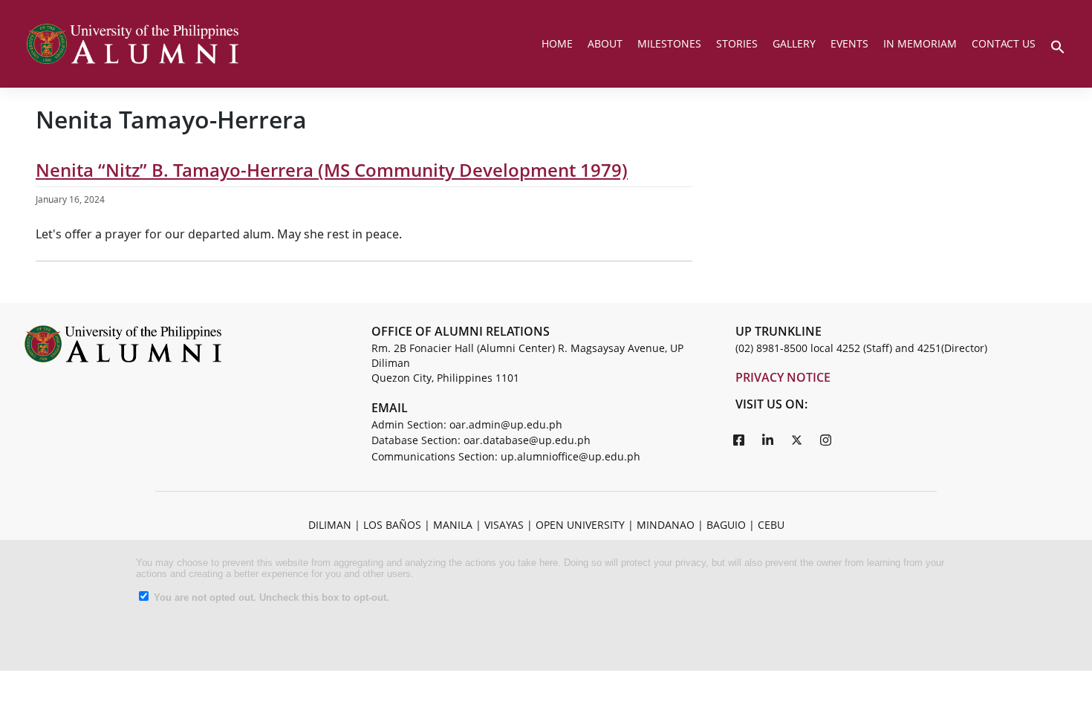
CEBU (771, 525)
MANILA (452, 525)
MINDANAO (666, 525)
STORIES (737, 43)
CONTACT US (1004, 43)
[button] (1057, 45)
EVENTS (849, 43)
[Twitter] (797, 440)
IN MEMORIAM (920, 43)
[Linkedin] (768, 440)
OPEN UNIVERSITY (580, 525)
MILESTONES (669, 43)
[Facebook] (739, 440)
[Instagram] (826, 440)
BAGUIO (726, 525)
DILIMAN (329, 525)
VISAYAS (504, 525)
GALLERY (794, 43)
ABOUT (605, 43)
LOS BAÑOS (392, 525)
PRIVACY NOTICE (783, 377)
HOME (557, 43)
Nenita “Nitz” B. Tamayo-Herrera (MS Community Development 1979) (332, 169)
